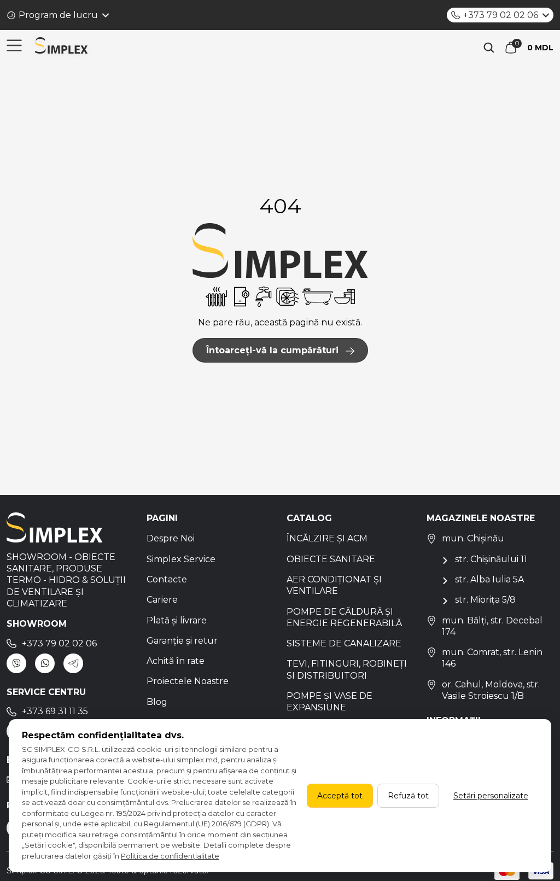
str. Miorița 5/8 (485, 599)
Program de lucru (58, 15)
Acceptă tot (340, 796)
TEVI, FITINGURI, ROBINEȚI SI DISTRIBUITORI (347, 669)
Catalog (309, 518)
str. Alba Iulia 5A (489, 579)
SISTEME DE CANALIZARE (344, 643)
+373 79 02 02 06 (500, 15)
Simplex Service (181, 559)
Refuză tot (408, 796)
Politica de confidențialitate (170, 855)
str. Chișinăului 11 (491, 559)
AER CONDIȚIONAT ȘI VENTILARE (334, 585)
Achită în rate (176, 661)
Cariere (162, 599)
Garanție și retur (182, 640)
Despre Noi (171, 538)
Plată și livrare (177, 620)
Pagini (162, 518)
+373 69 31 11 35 (55, 711)
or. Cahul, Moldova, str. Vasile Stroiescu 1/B (491, 690)
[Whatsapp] (45, 663)
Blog (157, 702)
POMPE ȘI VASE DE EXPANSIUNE (329, 702)
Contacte (167, 579)
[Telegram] (73, 663)
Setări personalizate (490, 796)
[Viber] (16, 663)
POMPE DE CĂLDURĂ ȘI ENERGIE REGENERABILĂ (344, 617)
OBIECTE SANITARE (331, 559)
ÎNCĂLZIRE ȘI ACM (327, 538)
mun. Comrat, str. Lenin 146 (492, 658)
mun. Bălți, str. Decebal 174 (492, 626)
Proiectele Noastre (188, 681)
